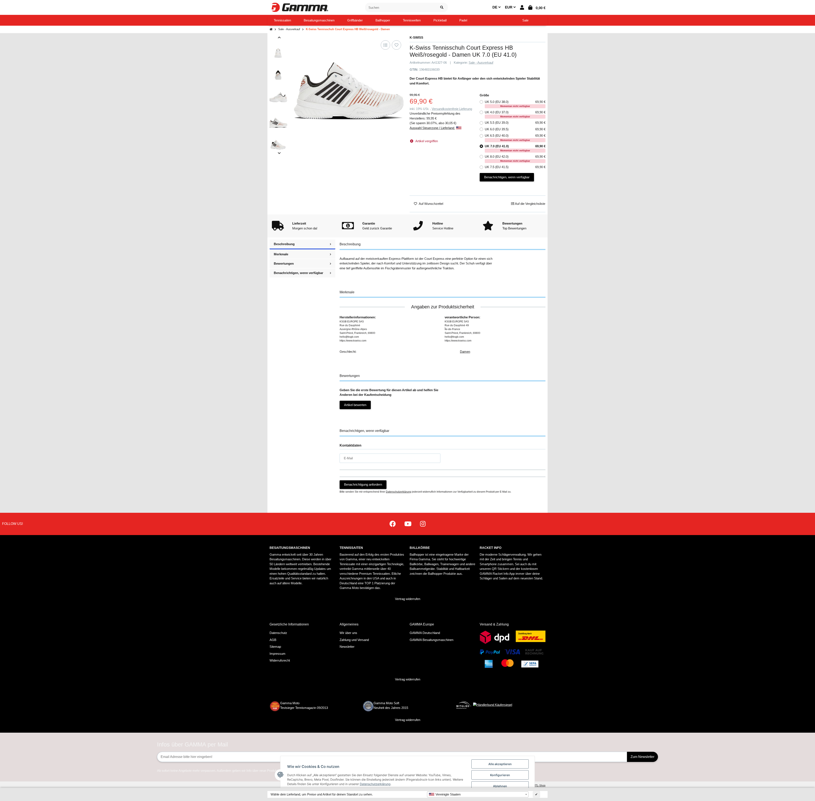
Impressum (277, 653)
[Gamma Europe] (299, 7)
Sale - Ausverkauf (481, 62)
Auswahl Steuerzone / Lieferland (432, 128)
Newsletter (347, 646)
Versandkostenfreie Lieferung (452, 109)
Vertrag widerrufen (407, 599)
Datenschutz (278, 633)
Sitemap (275, 646)
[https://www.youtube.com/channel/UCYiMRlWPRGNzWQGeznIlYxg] (408, 524)
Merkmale (281, 254)
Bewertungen (284, 263)
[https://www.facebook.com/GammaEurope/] (392, 524)
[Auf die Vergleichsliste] (385, 45)
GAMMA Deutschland (425, 633)
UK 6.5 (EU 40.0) (515, 137)
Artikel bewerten (355, 405)
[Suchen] (442, 7)
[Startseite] (271, 29)
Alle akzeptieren (500, 764)
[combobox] (477, 794)
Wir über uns (348, 633)
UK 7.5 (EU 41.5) (515, 167)
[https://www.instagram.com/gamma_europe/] (423, 524)
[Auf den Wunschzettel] (396, 45)
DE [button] (495, 7)
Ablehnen (500, 786)
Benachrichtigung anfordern (363, 484)
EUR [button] (509, 7)
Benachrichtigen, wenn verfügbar (507, 177)
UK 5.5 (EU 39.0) (515, 122)
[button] (522, 7)
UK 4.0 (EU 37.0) (515, 114)
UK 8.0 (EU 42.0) (515, 158)
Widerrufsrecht (280, 660)
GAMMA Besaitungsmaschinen (431, 640)
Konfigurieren (500, 775)
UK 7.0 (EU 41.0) (515, 148)
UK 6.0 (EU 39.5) (515, 129)
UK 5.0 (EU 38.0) (515, 103)
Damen (465, 351)
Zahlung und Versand (354, 640)
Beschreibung (284, 244)
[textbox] (477, 794)
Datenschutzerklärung (398, 491)
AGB (273, 640)
